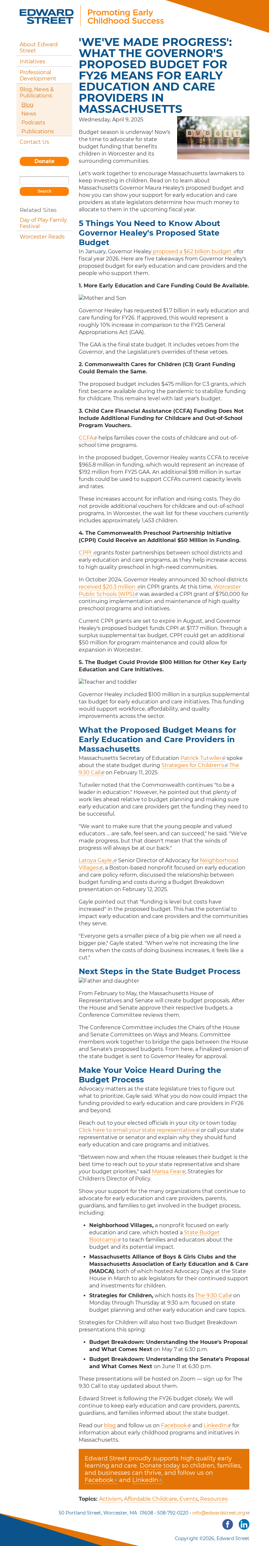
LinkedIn (215, 1425)
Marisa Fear (166, 1171)
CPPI (88, 553)
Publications (37, 131)
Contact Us (34, 142)
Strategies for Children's (192, 765)
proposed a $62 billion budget (192, 251)
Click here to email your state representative (137, 1130)
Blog (27, 105)
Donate (44, 161)
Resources (214, 1499)
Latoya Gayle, (98, 860)
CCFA (88, 438)
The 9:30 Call (211, 1295)
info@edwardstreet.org (218, 1513)
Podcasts (33, 122)
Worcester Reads (42, 237)
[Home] (92, 22)
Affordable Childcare (150, 1499)
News (28, 114)
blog (110, 1425)
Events (188, 1499)
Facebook (174, 1425)
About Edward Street (39, 47)
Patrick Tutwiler (200, 758)
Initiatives (32, 61)
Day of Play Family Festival (43, 223)
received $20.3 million (108, 587)
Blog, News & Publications (37, 92)
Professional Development (38, 75)
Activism (110, 1499)
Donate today (160, 1465)
